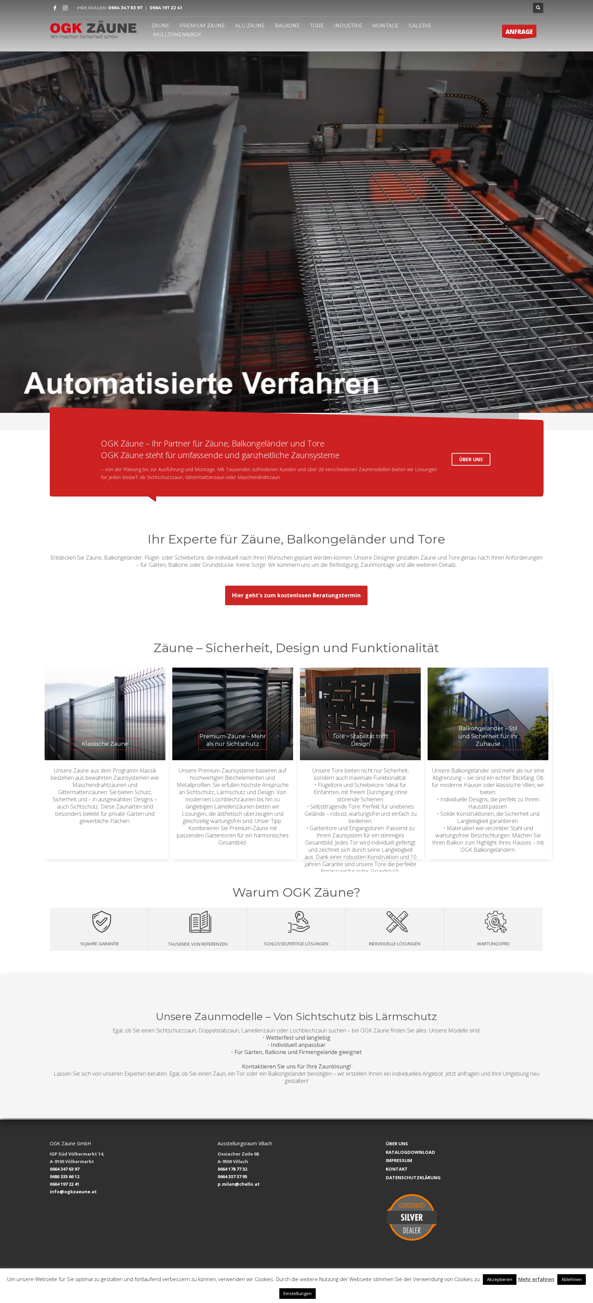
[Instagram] (65, 8)
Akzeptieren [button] (499, 1279)
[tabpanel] (296, 232)
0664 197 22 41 (165, 7)
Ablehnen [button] (571, 1279)
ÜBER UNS (471, 459)
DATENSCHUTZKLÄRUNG (413, 1177)
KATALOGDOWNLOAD (410, 1152)
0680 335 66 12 (64, 1176)
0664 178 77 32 (232, 1169)
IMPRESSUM (399, 1160)
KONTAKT (397, 1169)
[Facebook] (55, 8)
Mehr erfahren (536, 1279)
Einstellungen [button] (297, 1293)
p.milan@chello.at (239, 1184)
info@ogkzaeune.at (73, 1191)
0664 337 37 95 (232, 1176)
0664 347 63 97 (127, 7)
